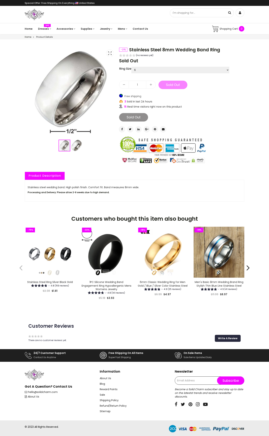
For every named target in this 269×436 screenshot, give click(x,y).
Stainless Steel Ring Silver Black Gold (50, 282)
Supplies (87, 29)
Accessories (65, 29)
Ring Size (125, 69)
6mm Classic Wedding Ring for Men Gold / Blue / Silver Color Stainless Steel (163, 284)
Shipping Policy (109, 400)
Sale (102, 395)
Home (29, 29)
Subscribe (231, 380)
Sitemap (105, 411)
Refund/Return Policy (113, 406)
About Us (33, 396)
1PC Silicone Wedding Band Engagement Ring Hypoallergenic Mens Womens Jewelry (106, 285)
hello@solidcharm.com (43, 392)
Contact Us (140, 29)
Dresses (43, 29)
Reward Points (108, 389)
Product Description (45, 176)
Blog (102, 384)
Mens (122, 29)
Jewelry (105, 29)
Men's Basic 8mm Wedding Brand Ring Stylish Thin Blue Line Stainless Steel (219, 284)
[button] (76, 145)
